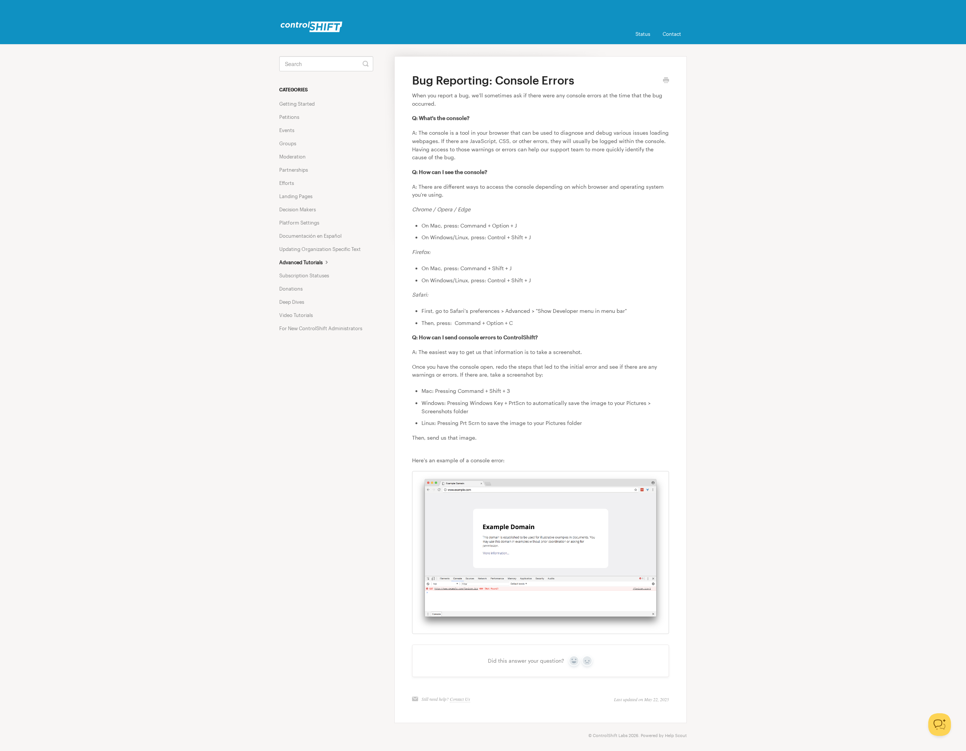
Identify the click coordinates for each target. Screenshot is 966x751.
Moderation (292, 157)
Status (642, 34)
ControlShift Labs (610, 735)
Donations (291, 289)
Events (286, 130)
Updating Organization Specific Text (320, 249)
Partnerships (293, 170)
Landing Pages (295, 196)
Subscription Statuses (304, 275)
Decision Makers (297, 209)
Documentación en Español (310, 236)
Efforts (286, 183)
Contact (672, 34)
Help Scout (676, 735)
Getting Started (297, 104)
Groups (287, 143)
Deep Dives (291, 302)
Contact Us (460, 699)
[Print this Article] (666, 81)
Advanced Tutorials (301, 262)
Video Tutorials (296, 315)
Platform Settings (299, 223)
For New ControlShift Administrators (320, 328)
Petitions (289, 117)
